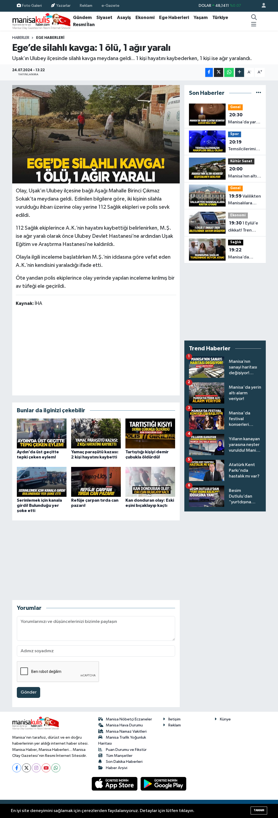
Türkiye (220, 17)
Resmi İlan (84, 24)
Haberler (20, 38)
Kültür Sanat (241, 161)
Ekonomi (144, 17)
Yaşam (201, 17)
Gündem (82, 17)
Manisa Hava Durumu (124, 725)
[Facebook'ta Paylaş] (209, 72)
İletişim (174, 719)
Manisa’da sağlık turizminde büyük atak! (239, 254)
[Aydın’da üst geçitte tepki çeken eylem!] (42, 433)
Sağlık (235, 242)
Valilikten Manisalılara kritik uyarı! (244, 200)
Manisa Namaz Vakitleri (126, 731)
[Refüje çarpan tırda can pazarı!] (96, 481)
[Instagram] (36, 767)
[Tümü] (258, 93)
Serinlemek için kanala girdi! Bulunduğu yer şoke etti (39, 505)
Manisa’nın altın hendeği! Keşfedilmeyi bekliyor (243, 173)
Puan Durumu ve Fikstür (126, 750)
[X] (26, 767)
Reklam (86, 6)
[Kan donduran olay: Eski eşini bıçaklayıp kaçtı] (150, 481)
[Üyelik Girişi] (261, 6)
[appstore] (115, 783)
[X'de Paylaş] (218, 72)
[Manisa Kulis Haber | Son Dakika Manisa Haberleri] (41, 21)
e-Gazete (110, 6)
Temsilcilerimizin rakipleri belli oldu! (245, 146)
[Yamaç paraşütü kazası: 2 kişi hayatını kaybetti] (96, 433)
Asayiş (124, 17)
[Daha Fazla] (239, 72)
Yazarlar (63, 6)
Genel (235, 107)
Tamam (259, 810)
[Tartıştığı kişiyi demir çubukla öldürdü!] (150, 433)
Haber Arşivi (116, 768)
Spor (234, 134)
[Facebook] (16, 767)
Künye (225, 719)
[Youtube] (46, 767)
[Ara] (254, 17)
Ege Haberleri (174, 17)
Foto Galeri (32, 6)
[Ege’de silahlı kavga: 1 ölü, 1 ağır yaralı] (96, 134)
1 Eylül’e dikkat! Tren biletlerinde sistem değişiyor (243, 227)
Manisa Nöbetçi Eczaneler (129, 719)
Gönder (29, 692)
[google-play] (164, 783)
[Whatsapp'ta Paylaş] (229, 72)
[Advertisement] (96, 351)
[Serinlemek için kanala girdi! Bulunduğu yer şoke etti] (42, 481)
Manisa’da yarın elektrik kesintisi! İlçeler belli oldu (244, 119)
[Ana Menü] (253, 24)
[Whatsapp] (55, 767)
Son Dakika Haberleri (124, 762)
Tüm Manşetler (119, 756)
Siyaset (104, 17)
